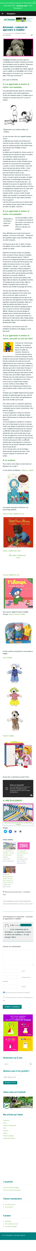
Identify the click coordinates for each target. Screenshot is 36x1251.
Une (4, 895)
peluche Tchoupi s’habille (17, 614)
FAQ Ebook (8, 1221)
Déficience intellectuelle (9, 1125)
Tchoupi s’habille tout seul (11, 575)
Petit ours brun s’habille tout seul (13, 514)
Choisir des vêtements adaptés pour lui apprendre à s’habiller (18, 823)
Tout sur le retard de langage (11, 1187)
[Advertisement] (18, 1156)
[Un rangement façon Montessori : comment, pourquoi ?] (23, 846)
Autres (5, 1123)
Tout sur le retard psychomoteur (11, 1190)
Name (23, 971)
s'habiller (26, 892)
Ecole (4, 1128)
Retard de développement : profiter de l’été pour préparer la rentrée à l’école (8, 878)
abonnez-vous (21, 6)
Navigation (11, 14)
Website (24, 986)
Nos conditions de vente (11, 1224)
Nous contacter (9, 1207)
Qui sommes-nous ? (10, 1204)
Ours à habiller (7, 657)
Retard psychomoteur (13, 892)
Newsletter (17, 8)
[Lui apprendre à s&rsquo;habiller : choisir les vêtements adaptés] (9, 846)
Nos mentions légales (11, 1226)
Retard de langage (8, 1136)
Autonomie (18, 33)
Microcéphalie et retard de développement (17, 901)
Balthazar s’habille (27, 470)
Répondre (25, 925)
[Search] (30, 1064)
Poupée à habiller (8, 736)
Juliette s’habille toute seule (11, 551)
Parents (5, 1133)
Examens (5, 1130)
